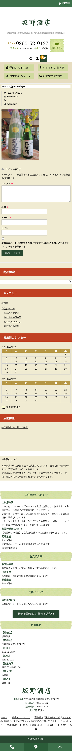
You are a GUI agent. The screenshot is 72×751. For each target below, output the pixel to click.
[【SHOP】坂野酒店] (35, 24)
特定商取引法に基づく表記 (15, 427)
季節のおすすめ (18, 67)
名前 (5, 207)
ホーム (4, 717)
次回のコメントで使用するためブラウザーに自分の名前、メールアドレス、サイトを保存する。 (35, 245)
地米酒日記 (12, 725)
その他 (51, 721)
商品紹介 (38, 717)
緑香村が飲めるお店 (33, 725)
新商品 (5, 302)
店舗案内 (51, 725)
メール (6, 217)
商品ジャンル (8, 308)
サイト (5, 228)
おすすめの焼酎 (52, 76)
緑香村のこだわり (21, 717)
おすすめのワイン (20, 76)
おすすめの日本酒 (53, 67)
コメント (7, 183)
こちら (29, 604)
